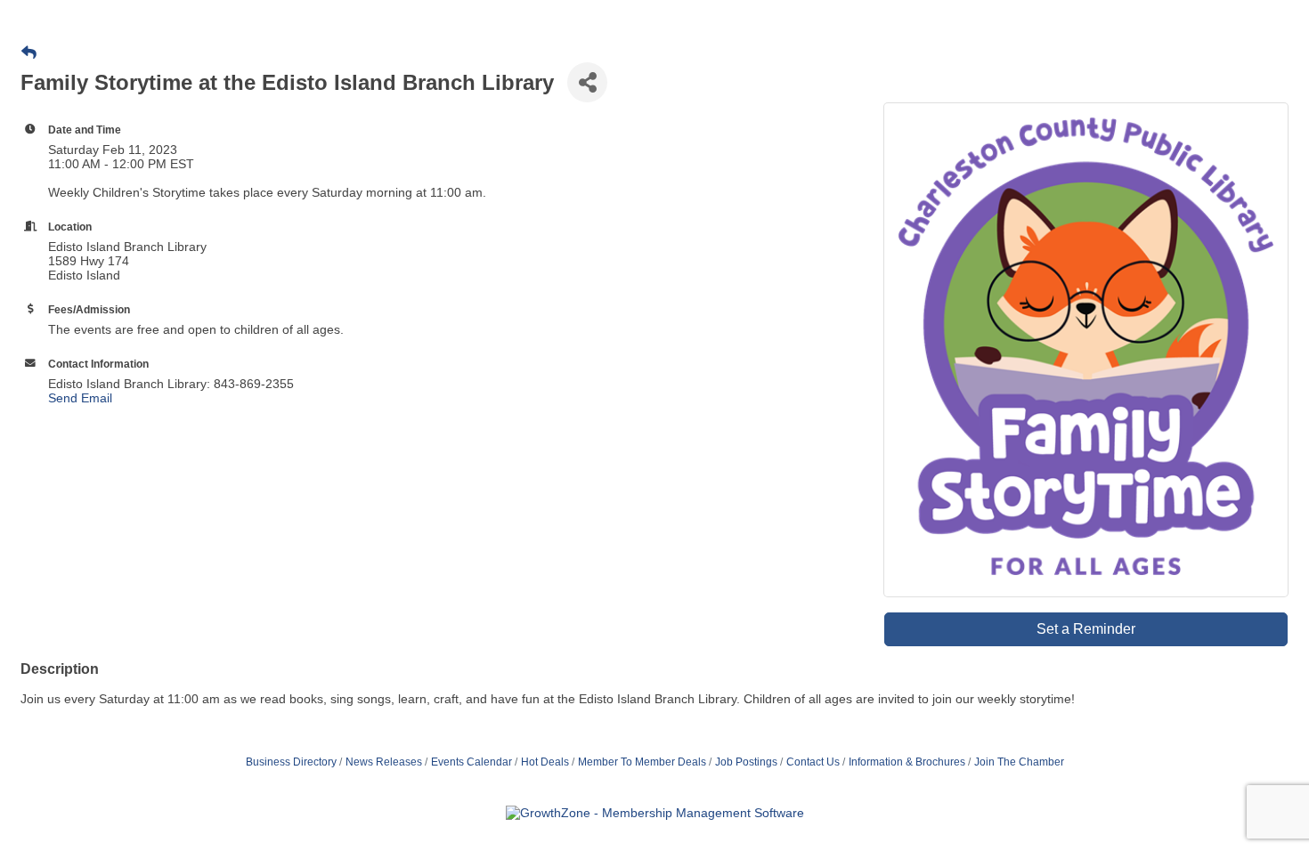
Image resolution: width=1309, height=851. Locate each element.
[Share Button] (587, 82)
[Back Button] (29, 53)
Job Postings (746, 762)
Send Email (80, 398)
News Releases (384, 762)
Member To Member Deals (642, 762)
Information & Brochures (907, 762)
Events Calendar (471, 762)
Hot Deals (545, 762)
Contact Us (813, 762)
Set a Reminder (1086, 628)
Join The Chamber (1019, 762)
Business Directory (291, 762)
